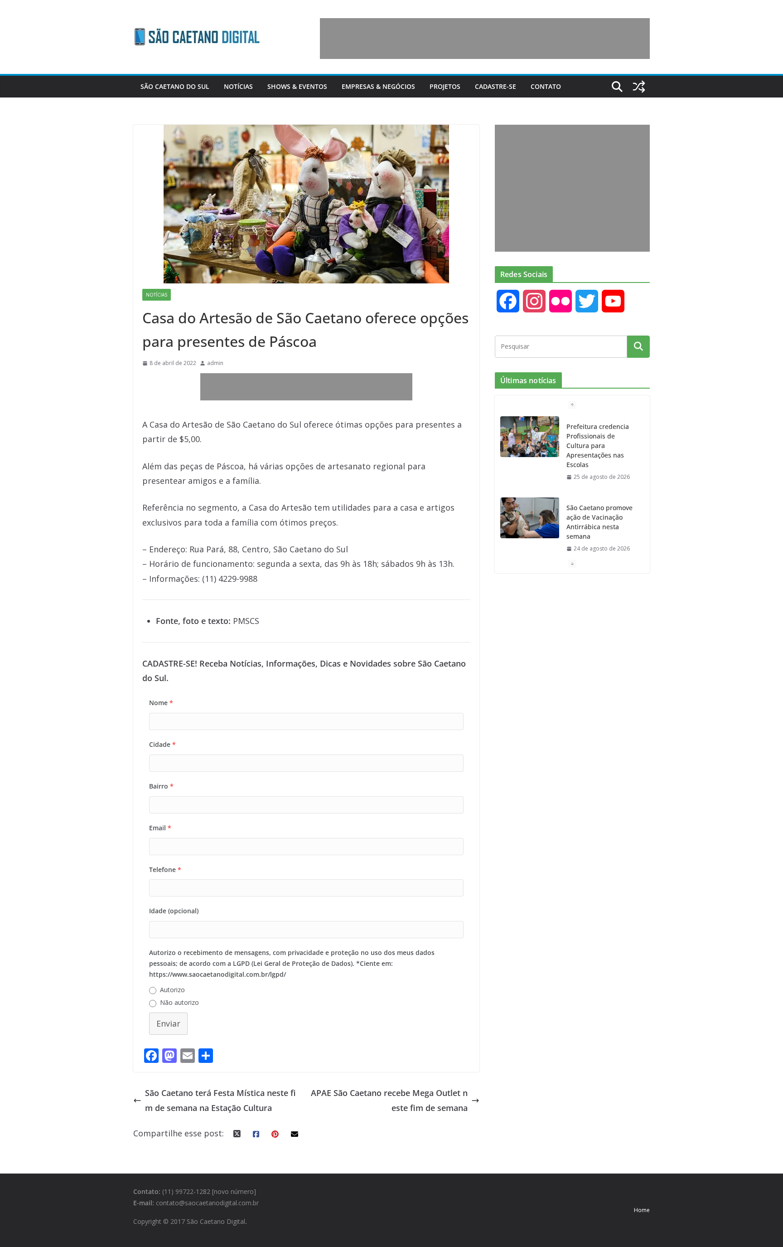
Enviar (168, 1023)
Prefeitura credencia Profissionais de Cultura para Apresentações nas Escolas (597, 445)
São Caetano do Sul (174, 86)
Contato (546, 86)
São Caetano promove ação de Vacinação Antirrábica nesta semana (599, 522)
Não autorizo (179, 1002)
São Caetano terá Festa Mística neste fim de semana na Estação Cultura (220, 1100)
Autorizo (172, 989)
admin (215, 363)
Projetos (445, 86)
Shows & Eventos (297, 86)
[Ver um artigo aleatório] (639, 86)
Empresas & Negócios (378, 86)
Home (642, 1210)
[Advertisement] (485, 38)
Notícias (238, 86)
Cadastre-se (495, 86)
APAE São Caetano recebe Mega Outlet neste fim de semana (389, 1100)
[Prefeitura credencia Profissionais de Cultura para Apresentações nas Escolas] (529, 436)
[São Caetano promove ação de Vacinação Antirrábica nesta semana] (529, 517)
